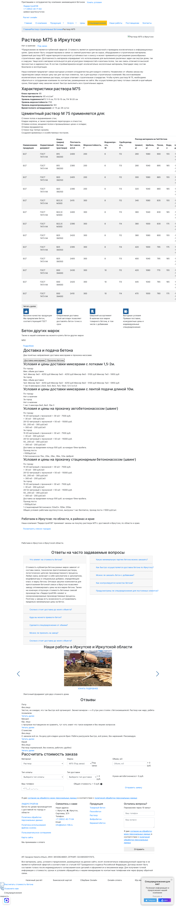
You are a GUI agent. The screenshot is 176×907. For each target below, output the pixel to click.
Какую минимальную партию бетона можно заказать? (121, 559)
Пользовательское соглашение (36, 832)
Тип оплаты (27, 772)
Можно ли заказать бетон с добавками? (114, 575)
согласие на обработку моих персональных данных (52, 798)
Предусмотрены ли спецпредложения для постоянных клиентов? (126, 590)
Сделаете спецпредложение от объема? (48, 625)
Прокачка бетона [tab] (55, 360)
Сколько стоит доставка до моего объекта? (50, 609)
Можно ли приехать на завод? (43, 633)
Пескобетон (95, 811)
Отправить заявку (133, 787)
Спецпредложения (97, 23)
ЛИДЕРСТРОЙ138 (30, 804)
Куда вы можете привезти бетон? (45, 617)
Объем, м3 (117, 759)
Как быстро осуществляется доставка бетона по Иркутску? (124, 567)
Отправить (139, 849)
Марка (70, 759)
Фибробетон (96, 819)
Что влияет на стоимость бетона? (45, 559)
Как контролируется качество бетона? (114, 583)
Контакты (147, 23)
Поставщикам (132, 23)
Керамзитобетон (97, 823)
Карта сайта (27, 837)
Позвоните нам (11, 888)
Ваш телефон (28, 784)
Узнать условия (94, 2)
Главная (28, 23)
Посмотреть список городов (37, 529)
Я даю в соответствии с (79, 798)
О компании (41, 23)
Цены (82, 23)
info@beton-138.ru (64, 825)
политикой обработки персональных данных (116, 798)
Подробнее (28, 346)
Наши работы (115, 23)
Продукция (55, 23)
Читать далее (29, 306)
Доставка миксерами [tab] (34, 360)
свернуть (4, 896)
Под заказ (42, 46)
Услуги (70, 23)
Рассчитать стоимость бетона (18, 884)
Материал (26, 759)
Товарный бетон (97, 807)
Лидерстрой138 (30, 6)
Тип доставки (73, 772)
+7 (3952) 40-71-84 (32, 9)
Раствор (94, 815)
